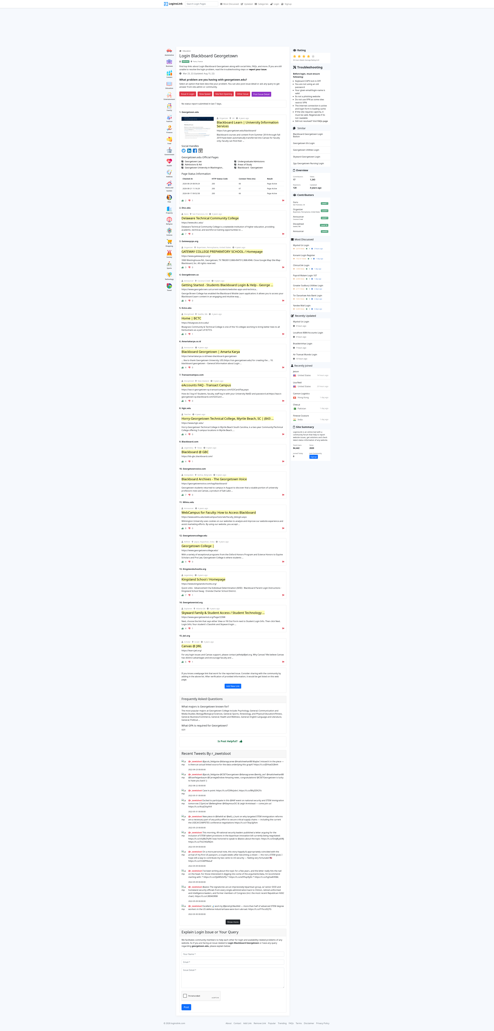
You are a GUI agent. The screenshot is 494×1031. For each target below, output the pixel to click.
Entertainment (169, 99)
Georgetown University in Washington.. (203, 167)
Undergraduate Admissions (251, 161)
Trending (282, 1023)
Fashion (169, 121)
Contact (237, 1023)
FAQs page (322, 121)
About (229, 1023)
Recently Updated (305, 315)
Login (276, 4)
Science (169, 235)
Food (169, 143)
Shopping (169, 246)
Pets (169, 202)
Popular (272, 1023)
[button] (241, 741)
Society (169, 257)
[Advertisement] (247, 27)
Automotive (169, 55)
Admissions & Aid (193, 164)
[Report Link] (283, 200)
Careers (169, 77)
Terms (299, 1023)
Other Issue (242, 94)
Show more (233, 922)
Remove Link (260, 1023)
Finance (169, 132)
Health (169, 166)
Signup (288, 4)
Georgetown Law (193, 161)
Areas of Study (244, 164)
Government (169, 154)
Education (169, 88)
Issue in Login (187, 94)
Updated (248, 4)
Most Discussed (231, 4)
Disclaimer (309, 1023)
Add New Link (233, 686)
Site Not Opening (223, 94)
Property (169, 213)
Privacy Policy (322, 1023)
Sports (169, 268)
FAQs (291, 1023)
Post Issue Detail (261, 94)
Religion (169, 224)
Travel (169, 290)
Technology (169, 279)
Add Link (247, 1023)
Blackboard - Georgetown (250, 167)
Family (169, 110)
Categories (263, 4)
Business (169, 66)
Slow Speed (204, 94)
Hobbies (169, 177)
